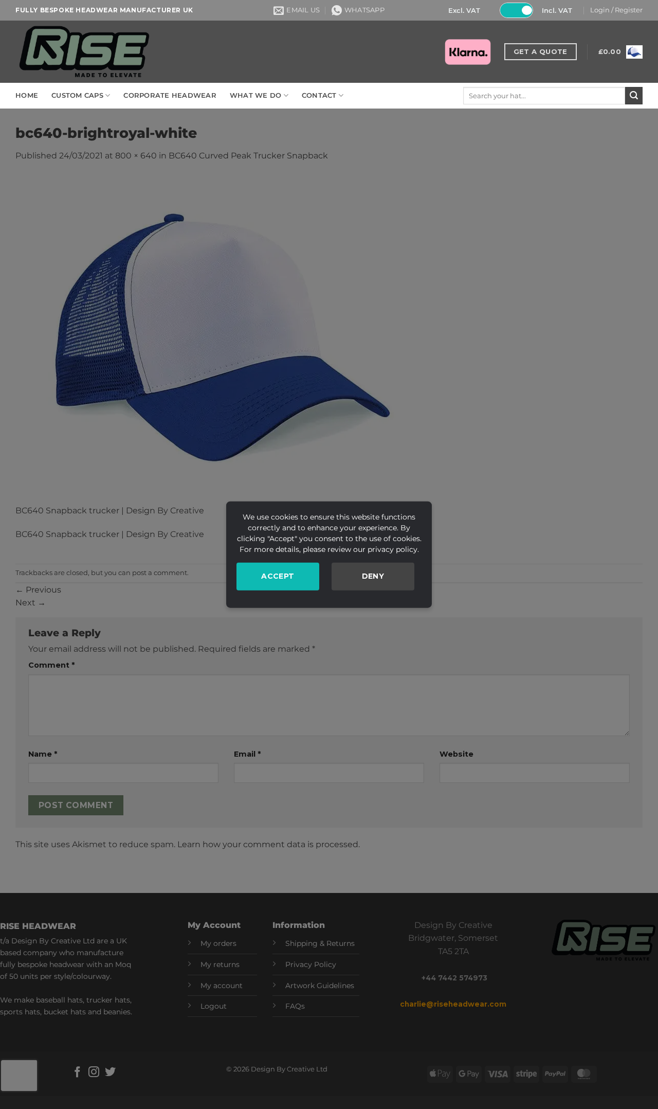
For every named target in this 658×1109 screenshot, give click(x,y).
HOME (26, 95)
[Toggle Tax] (516, 10)
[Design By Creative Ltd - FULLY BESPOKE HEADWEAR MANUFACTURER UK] (83, 52)
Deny (373, 576)
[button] (616, 10)
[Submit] (634, 95)
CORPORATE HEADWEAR (169, 95)
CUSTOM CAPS (77, 95)
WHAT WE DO (256, 95)
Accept (278, 576)
